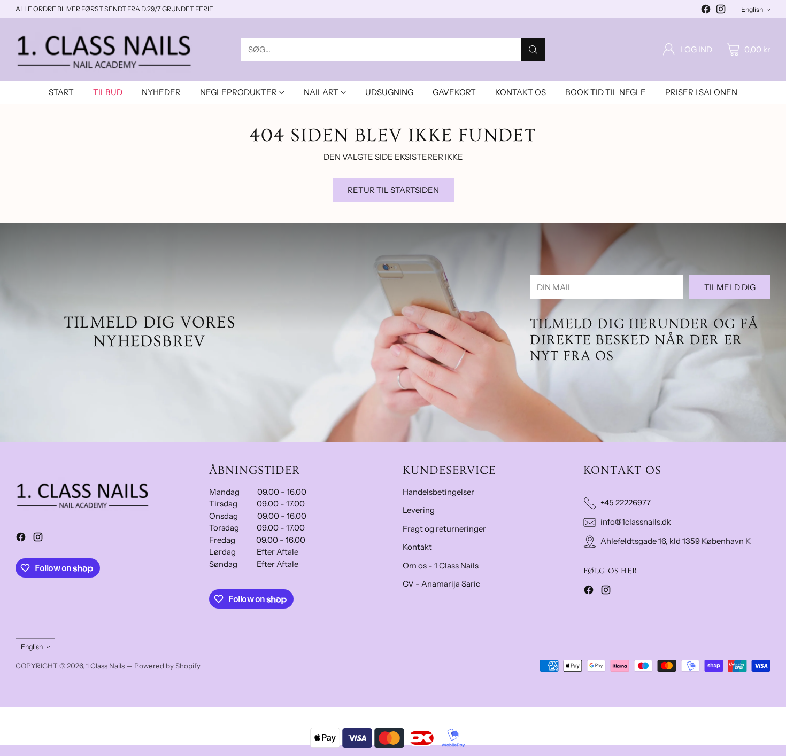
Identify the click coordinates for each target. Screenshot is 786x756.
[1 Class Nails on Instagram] (720, 11)
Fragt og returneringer (444, 529)
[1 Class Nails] (104, 50)
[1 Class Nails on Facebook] (705, 11)
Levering (419, 510)
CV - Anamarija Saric (441, 584)
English (752, 9)
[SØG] (533, 49)
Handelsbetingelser (438, 492)
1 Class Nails (105, 665)
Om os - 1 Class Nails (441, 565)
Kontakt (417, 547)
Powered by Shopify (167, 665)
